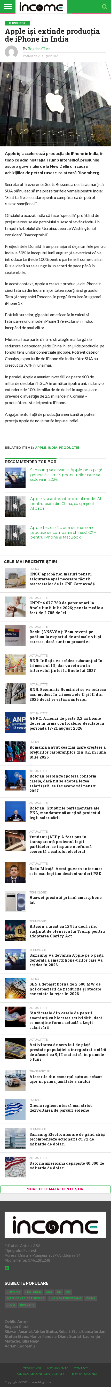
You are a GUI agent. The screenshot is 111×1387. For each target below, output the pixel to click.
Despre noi (32, 1368)
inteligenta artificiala (25, 1298)
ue (59, 1292)
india (52, 448)
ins (68, 1292)
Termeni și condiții (85, 1374)
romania (13, 1292)
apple (40, 448)
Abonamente (57, 1368)
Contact (81, 1368)
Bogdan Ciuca (39, 49)
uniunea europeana (65, 1298)
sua (49, 1292)
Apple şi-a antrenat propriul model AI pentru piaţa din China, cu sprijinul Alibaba (65, 503)
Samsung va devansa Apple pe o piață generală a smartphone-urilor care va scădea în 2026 (66, 475)
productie (69, 448)
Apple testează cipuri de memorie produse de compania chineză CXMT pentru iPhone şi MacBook (64, 532)
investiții (27, 1305)
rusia (10, 1305)
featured (33, 1292)
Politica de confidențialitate (40, 1374)
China (90, 1298)
